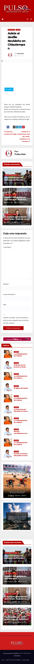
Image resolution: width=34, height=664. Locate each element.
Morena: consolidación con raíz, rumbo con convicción (20, 434)
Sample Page (25, 660)
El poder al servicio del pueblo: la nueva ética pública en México (21, 456)
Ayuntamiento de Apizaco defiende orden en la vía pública (16, 179)
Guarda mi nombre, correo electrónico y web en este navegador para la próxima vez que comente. (16, 320)
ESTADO (18, 29)
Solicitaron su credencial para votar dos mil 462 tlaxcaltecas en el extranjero (23, 136)
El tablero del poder (21, 388)
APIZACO (7, 175)
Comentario (7, 247)
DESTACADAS (11, 29)
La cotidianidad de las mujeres (20, 355)
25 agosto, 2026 (11, 561)
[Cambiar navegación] (31, 19)
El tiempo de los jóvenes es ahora (20, 366)
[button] (27, 19)
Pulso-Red (20, 53)
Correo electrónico (9, 294)
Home (2, 660)
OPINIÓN (16, 351)
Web (4, 304)
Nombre (6, 284)
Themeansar (17, 655)
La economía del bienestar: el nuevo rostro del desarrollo (21, 411)
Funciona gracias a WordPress (11, 653)
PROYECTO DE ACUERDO (13, 660)
